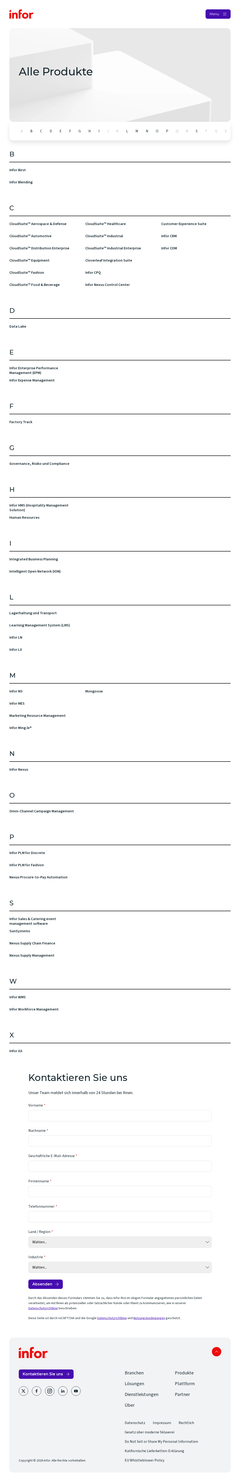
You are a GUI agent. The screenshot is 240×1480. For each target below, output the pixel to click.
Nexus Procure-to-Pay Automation (38, 877)
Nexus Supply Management (31, 955)
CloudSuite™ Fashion (26, 272)
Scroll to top (216, 1351)
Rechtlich (186, 1422)
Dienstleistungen (141, 1394)
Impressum (162, 1422)
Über (130, 1405)
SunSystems (19, 931)
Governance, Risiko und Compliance (39, 463)
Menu (214, 14)
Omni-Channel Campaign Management (41, 811)
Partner (182, 1394)
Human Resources (24, 517)
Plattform (185, 1383)
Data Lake (17, 326)
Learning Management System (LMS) (39, 625)
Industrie (35, 1257)
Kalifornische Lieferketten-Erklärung (154, 1451)
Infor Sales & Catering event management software (32, 921)
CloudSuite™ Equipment (29, 260)
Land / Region (39, 1231)
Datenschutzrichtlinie (43, 1308)
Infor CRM (169, 236)
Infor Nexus (18, 769)
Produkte (184, 1373)
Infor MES (17, 703)
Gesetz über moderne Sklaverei (149, 1432)
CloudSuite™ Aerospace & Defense (38, 223)
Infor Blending (21, 182)
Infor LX (15, 649)
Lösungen (134, 1383)
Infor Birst (17, 170)
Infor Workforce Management (34, 1009)
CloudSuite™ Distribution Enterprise (39, 248)
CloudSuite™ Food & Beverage (34, 284)
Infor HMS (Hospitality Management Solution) (38, 508)
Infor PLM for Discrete (27, 852)
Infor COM (169, 248)
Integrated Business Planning (33, 559)
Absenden (42, 1284)
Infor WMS (17, 997)
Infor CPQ (93, 272)
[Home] (21, 14)
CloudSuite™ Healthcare (105, 223)
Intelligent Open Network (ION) (35, 571)
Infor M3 (15, 691)
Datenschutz (135, 1422)
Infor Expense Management (32, 380)
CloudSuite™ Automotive (30, 236)
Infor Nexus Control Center (107, 284)
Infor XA (15, 1051)
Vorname (35, 1105)
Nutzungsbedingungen (149, 1318)
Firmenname (38, 1181)
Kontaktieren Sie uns (43, 1374)
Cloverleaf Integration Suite (108, 260)
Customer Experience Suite (183, 223)
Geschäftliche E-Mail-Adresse (51, 1155)
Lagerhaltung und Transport (33, 613)
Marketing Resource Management (37, 715)
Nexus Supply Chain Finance (32, 943)
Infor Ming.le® (20, 727)
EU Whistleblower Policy (144, 1460)
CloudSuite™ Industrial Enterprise (113, 248)
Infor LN (15, 637)
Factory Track (20, 422)
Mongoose (94, 691)
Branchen (134, 1373)
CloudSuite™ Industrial (104, 236)
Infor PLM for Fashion (26, 865)
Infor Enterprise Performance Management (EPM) (33, 370)
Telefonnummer (41, 1206)
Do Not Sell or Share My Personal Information (161, 1441)
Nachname (37, 1130)
